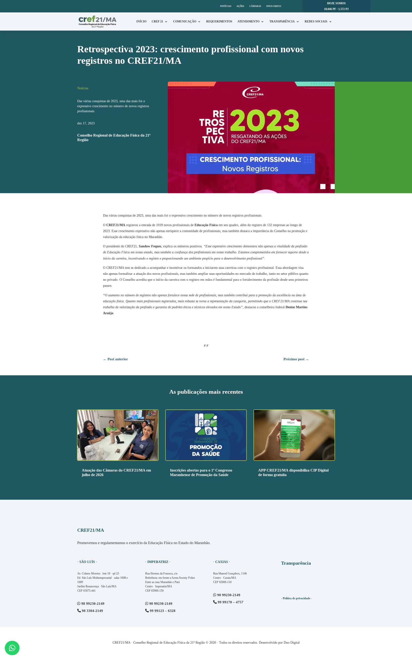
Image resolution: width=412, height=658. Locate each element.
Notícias (225, 6)
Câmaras (255, 6)
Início (141, 21)
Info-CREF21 (273, 6)
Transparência (282, 21)
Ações (240, 6)
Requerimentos (219, 21)
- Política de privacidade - (296, 598)
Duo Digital (292, 642)
